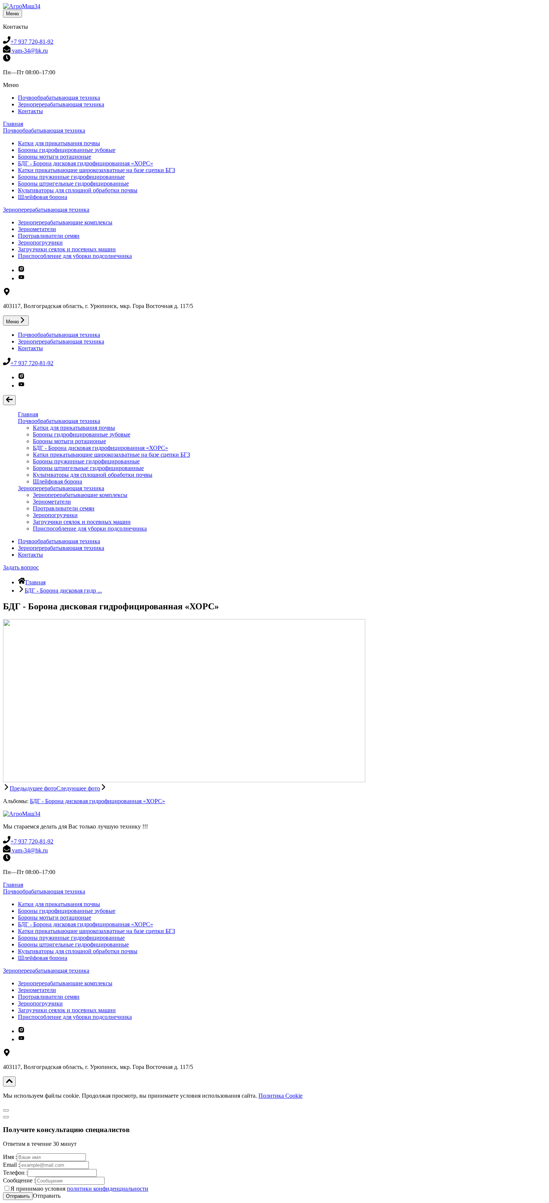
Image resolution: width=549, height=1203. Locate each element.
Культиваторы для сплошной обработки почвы (77, 190)
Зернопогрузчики (40, 242)
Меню (12, 13)
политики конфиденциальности (107, 1188)
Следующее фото (78, 788)
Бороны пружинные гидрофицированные (71, 177)
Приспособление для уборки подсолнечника (75, 256)
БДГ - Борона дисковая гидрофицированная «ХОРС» (85, 163)
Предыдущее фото (33, 788)
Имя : (10, 1157)
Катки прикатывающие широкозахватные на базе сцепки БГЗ (96, 170)
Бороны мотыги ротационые (54, 156)
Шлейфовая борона (42, 197)
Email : (11, 1165)
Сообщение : (19, 1180)
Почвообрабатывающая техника (59, 97)
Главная (13, 124)
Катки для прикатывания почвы (59, 143)
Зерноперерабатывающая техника (61, 104)
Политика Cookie (280, 1095)
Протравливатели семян (49, 236)
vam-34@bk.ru (29, 50)
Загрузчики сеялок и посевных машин (67, 249)
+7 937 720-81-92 (31, 41)
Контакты (30, 111)
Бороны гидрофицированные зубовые (66, 150)
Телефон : (15, 1172)
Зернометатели (37, 229)
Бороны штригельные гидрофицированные (73, 183)
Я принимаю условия (79, 1188)
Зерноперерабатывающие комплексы (65, 222)
